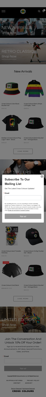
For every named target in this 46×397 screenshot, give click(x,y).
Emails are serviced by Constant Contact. (19, 210)
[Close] (42, 176)
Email (7, 193)
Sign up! (23, 216)
